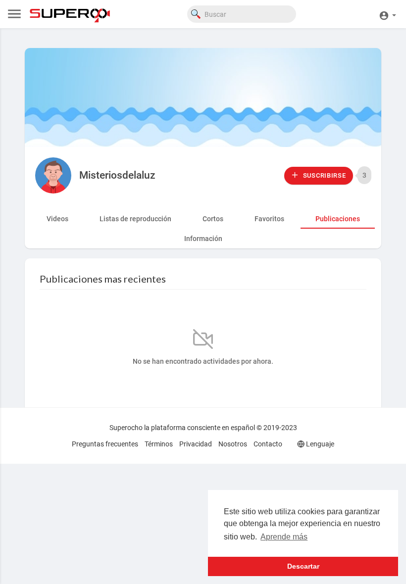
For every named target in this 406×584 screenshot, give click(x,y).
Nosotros (232, 444)
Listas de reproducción (135, 219)
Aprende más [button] (283, 537)
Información (203, 239)
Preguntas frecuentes (105, 444)
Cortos (213, 219)
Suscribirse (323, 175)
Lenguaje (319, 444)
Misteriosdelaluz (117, 175)
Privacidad (195, 444)
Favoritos (269, 219)
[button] (387, 14)
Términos (159, 444)
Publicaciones (337, 219)
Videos (57, 219)
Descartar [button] (303, 566)
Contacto (268, 444)
